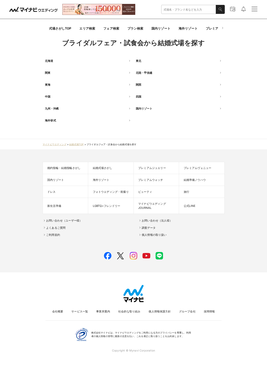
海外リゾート (188, 28)
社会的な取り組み (129, 311)
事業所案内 (103, 311)
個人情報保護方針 (160, 311)
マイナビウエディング (54, 144)
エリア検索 (87, 28)
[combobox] (189, 9)
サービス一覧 (79, 311)
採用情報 (209, 311)
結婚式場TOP (76, 144)
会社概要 (57, 311)
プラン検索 (135, 28)
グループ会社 (187, 311)
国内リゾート (160, 28)
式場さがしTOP (60, 28)
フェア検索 (111, 28)
